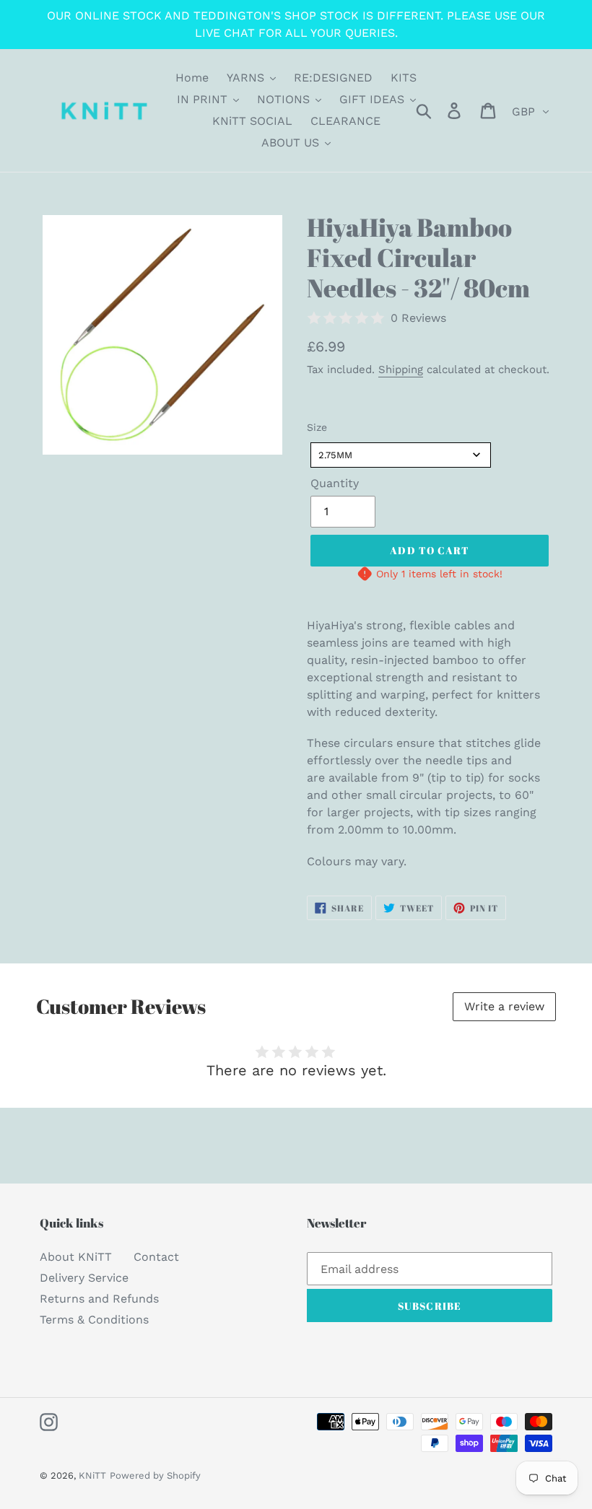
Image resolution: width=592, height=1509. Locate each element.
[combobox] (400, 455)
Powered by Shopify (155, 1475)
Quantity (334, 483)
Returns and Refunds (99, 1298)
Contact (156, 1257)
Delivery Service (84, 1278)
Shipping (400, 369)
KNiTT (92, 1475)
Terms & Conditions (94, 1319)
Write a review (504, 1006)
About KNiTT (76, 1257)
